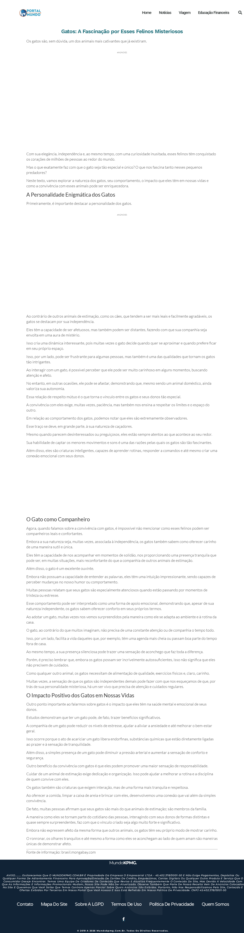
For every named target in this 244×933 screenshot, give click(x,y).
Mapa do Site (54, 904)
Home (146, 12)
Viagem (184, 12)
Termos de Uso (126, 904)
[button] (240, 12)
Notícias (165, 12)
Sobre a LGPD (89, 904)
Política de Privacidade (171, 904)
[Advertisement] (122, 488)
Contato (25, 904)
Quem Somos (215, 904)
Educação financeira (213, 12)
